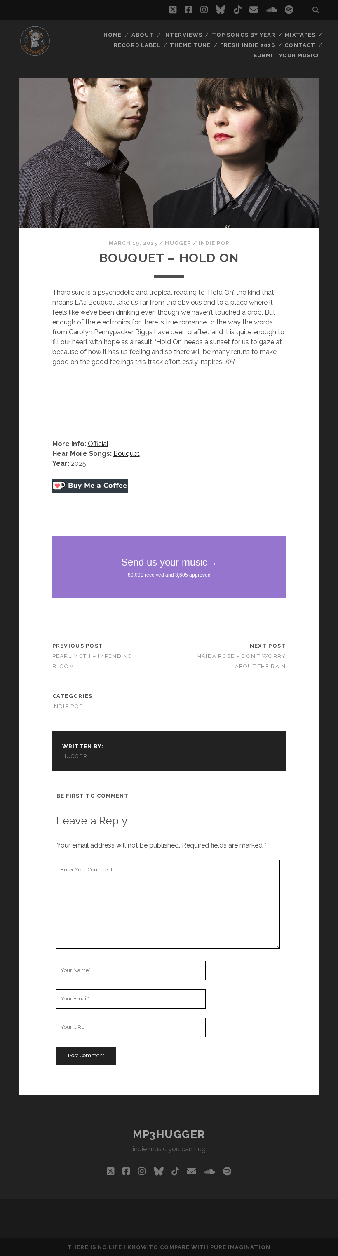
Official (98, 444)
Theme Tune (190, 45)
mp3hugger (169, 1134)
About (142, 35)
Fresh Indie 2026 (247, 45)
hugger (178, 243)
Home (112, 35)
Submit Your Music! (286, 55)
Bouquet (126, 454)
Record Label (137, 45)
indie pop (214, 243)
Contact (299, 45)
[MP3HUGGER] (35, 53)
